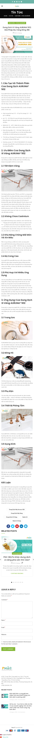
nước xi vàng (17, 521)
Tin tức (11, 15)
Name (3, 620)
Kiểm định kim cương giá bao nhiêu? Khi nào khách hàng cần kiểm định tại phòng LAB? (20, 695)
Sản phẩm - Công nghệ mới (22, 15)
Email (3, 627)
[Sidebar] (2, 224)
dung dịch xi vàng (11, 517)
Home (5, 15)
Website (3, 634)
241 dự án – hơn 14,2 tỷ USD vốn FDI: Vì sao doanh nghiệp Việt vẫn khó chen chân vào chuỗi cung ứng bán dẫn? (21, 706)
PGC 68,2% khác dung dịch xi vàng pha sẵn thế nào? (17, 558)
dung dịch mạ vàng (17, 513)
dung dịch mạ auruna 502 (16, 509)
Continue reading (17, 573)
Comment (4, 599)
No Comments (21, 699)
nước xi (24, 517)
